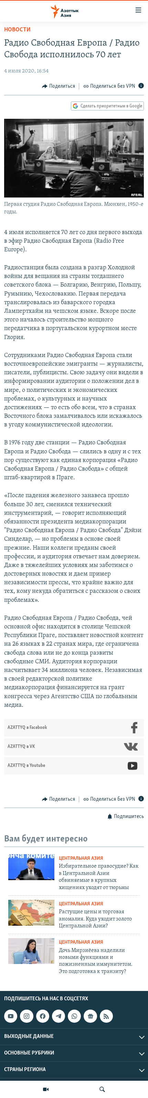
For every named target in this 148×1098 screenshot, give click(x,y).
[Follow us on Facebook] (42, 1016)
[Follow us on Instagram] (26, 1016)
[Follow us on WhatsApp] (74, 1016)
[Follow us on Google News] (90, 1016)
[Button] (58, 86)
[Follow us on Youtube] (10, 1016)
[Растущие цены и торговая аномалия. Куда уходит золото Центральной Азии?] (31, 913)
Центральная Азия (81, 858)
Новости (17, 30)
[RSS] (106, 1016)
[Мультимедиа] (45, 1089)
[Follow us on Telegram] (58, 1016)
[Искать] (102, 1089)
